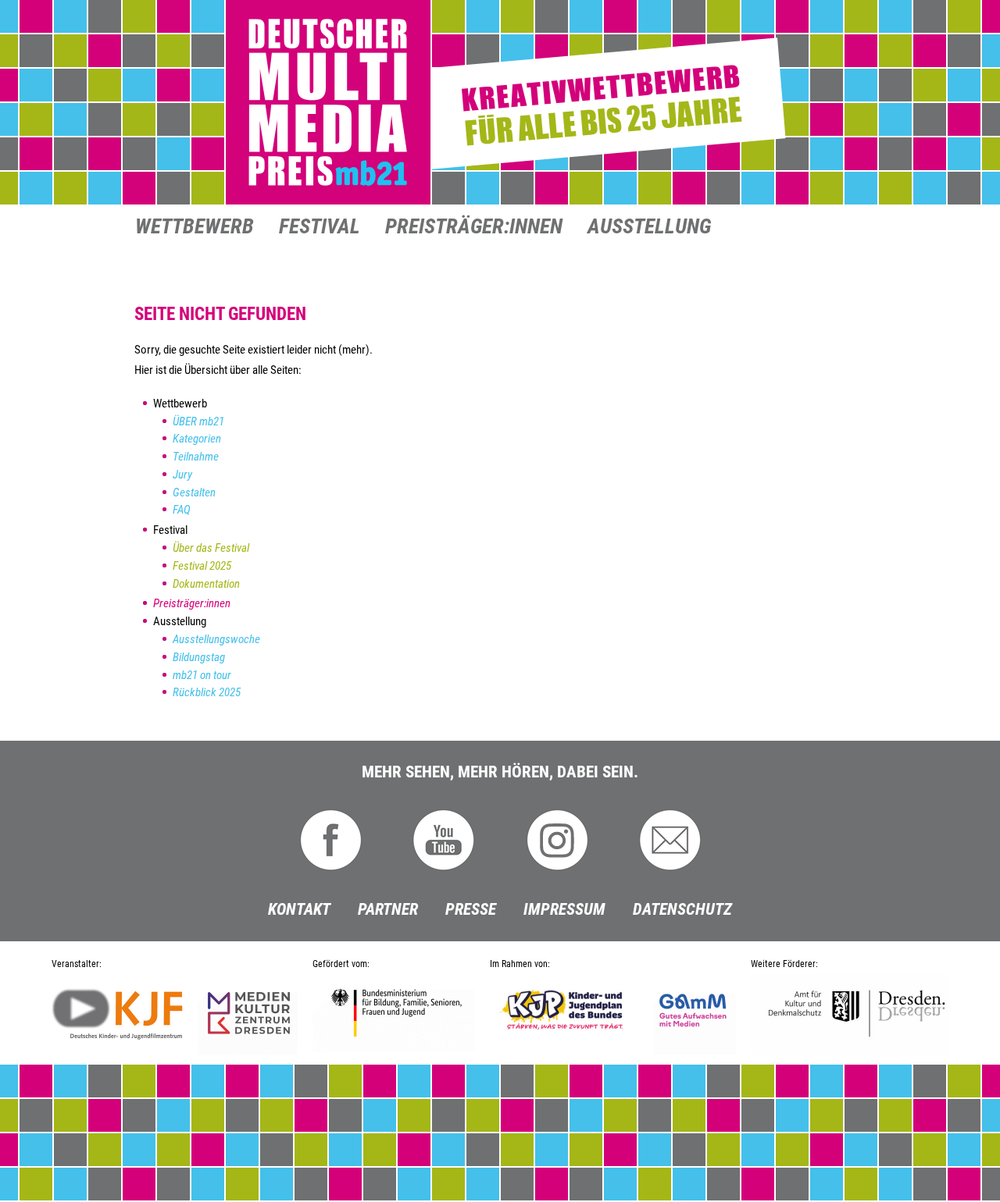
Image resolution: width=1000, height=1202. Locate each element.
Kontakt (299, 909)
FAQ (182, 510)
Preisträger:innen (473, 228)
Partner (388, 909)
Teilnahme (196, 457)
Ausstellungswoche (216, 639)
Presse (470, 909)
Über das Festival (211, 548)
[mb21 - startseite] (500, 103)
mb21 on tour (202, 675)
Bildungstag (199, 657)
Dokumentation (206, 584)
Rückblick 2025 (207, 692)
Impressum (564, 909)
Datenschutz (682, 909)
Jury (182, 475)
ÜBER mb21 (198, 421)
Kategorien (197, 439)
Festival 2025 (202, 566)
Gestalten (194, 492)
